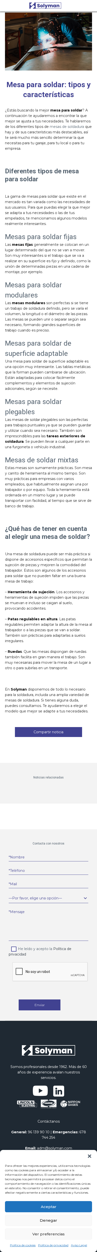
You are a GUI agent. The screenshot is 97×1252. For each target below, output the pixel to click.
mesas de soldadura (67, 126)
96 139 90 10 (38, 1132)
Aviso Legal (79, 1245)
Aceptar (48, 1206)
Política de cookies (23, 1245)
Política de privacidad (53, 1245)
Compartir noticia (48, 732)
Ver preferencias (48, 1234)
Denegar (48, 1220)
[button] (89, 1156)
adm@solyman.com (54, 1148)
